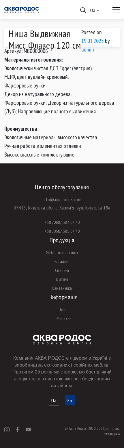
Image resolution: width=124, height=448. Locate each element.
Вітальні (62, 261)
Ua (54, 400)
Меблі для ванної (62, 252)
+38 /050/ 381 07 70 (62, 231)
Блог (64, 309)
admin (87, 49)
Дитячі (62, 279)
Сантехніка (62, 288)
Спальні (62, 270)
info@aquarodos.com (62, 199)
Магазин (64, 318)
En (69, 400)
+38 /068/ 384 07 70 (62, 222)
